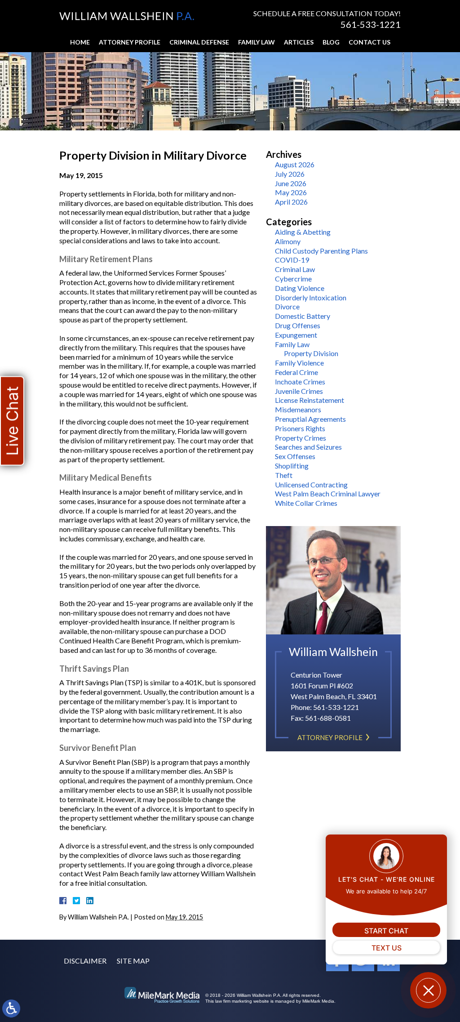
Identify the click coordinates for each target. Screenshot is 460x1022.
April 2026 (291, 201)
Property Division (311, 353)
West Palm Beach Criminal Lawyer (327, 493)
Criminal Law (295, 269)
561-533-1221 (371, 24)
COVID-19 (292, 259)
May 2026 (291, 192)
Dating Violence (299, 288)
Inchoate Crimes (300, 381)
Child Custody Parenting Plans (321, 250)
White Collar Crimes (306, 503)
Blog (331, 42)
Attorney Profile (129, 42)
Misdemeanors (298, 409)
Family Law (256, 42)
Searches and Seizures (308, 446)
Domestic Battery (302, 316)
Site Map (133, 960)
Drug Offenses (297, 325)
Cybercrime (293, 278)
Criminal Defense (199, 42)
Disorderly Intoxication (310, 297)
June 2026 (290, 183)
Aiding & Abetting (303, 232)
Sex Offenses (295, 456)
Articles (299, 42)
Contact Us (369, 42)
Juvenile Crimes (299, 391)
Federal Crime (296, 372)
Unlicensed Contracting (311, 484)
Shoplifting (292, 465)
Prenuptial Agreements (310, 419)
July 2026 (290, 174)
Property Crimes (300, 437)
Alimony (288, 241)
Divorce (287, 306)
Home (80, 42)
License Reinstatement (309, 400)
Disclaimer (85, 960)
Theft (283, 475)
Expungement (296, 334)
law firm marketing (233, 1001)
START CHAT (386, 930)
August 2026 (294, 164)
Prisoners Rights (300, 428)
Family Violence (299, 362)
